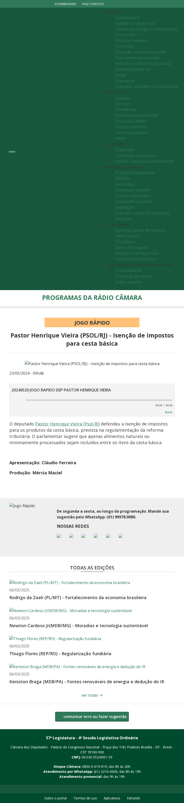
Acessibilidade (65, 4)
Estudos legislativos (133, 195)
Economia (124, 46)
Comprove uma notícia (135, 259)
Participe (123, 218)
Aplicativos (112, 798)
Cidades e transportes (135, 23)
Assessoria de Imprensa (136, 253)
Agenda (122, 98)
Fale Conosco (93, 4)
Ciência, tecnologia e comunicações (146, 29)
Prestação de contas (133, 276)
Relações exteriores (132, 69)
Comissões (125, 184)
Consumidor (126, 34)
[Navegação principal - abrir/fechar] (12, 148)
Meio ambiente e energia (137, 57)
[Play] (16, 400)
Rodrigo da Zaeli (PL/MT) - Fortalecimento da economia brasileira (78, 597)
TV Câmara (125, 241)
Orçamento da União (133, 201)
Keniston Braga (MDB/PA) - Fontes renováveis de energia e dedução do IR (86, 681)
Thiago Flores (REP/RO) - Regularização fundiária (60, 653)
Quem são (124, 149)
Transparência (128, 270)
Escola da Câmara (131, 121)
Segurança (124, 80)
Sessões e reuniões (132, 190)
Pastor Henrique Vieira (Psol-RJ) (67, 424)
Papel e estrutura (131, 126)
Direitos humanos (131, 40)
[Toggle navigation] (57, 148)
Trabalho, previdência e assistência (146, 86)
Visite (120, 138)
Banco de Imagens (131, 247)
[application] (92, 402)
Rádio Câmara (127, 236)
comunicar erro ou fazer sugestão (95, 716)
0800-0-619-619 (94, 766)
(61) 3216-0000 (105, 771)
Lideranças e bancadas (135, 155)
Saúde (120, 75)
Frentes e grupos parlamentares (144, 161)
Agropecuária (127, 17)
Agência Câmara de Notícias (140, 230)
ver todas (92, 695)
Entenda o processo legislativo (142, 213)
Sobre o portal (55, 798)
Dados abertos (128, 282)
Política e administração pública (143, 63)
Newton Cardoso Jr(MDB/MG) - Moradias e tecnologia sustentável (78, 625)
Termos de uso (85, 798)
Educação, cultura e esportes (141, 52)
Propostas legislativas (135, 172)
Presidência (125, 109)
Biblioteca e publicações (136, 115)
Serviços (122, 103)
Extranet (133, 798)
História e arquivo (131, 132)
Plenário (122, 178)
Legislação (124, 207)
